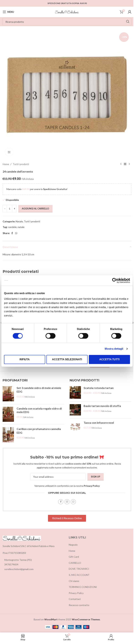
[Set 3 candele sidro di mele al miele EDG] (8, 393)
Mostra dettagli (114, 348)
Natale (19, 221)
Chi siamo (74, 580)
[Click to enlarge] (9, 152)
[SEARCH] (127, 21)
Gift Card (74, 556)
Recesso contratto (79, 605)
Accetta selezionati (67, 359)
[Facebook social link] (12, 233)
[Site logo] (67, 11)
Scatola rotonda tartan (99, 387)
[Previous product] (121, 164)
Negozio (73, 544)
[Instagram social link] (67, 501)
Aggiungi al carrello (35, 208)
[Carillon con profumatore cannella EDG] (8, 434)
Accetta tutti (109, 359)
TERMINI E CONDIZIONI (83, 586)
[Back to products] (125, 164)
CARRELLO (75, 562)
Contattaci (75, 598)
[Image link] (22, 537)
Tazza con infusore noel (99, 422)
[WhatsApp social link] (16, 233)
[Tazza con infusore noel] (75, 426)
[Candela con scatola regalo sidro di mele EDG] (8, 414)
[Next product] (129, 164)
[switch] (50, 336)
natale (21, 226)
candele (12, 226)
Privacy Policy (92, 485)
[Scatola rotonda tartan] (75, 392)
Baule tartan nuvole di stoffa (102, 405)
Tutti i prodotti (21, 164)
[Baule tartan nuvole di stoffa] (75, 409)
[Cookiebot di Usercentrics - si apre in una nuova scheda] (114, 280)
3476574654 (11, 564)
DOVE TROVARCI (79, 568)
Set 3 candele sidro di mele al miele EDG (39, 389)
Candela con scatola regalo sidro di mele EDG (39, 410)
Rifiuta (25, 359)
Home (6, 164)
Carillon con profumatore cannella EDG (39, 430)
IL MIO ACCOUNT (79, 574)
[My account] (129, 11)
